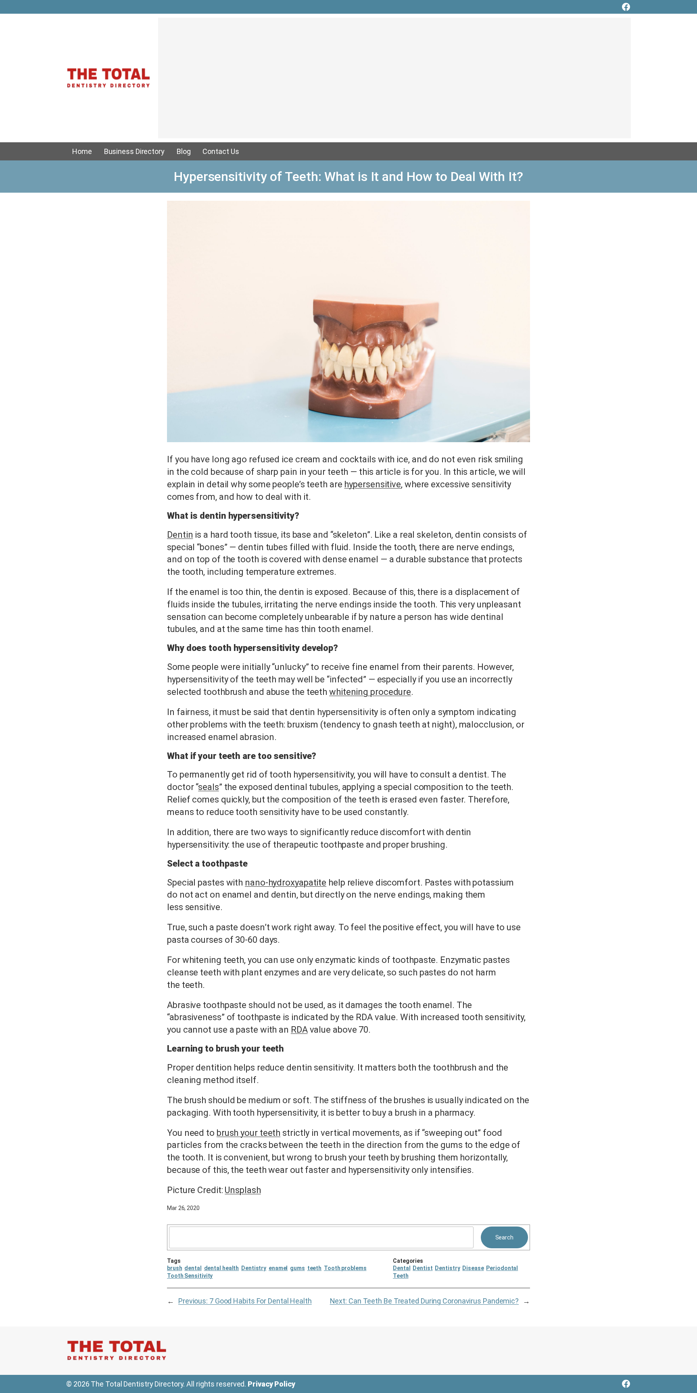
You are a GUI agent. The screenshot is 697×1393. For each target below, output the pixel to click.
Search (504, 1237)
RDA (299, 1030)
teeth (314, 1268)
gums (297, 1268)
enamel (278, 1268)
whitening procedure (370, 692)
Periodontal (502, 1268)
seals (208, 787)
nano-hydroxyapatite (285, 882)
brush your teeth (248, 1133)
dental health (221, 1268)
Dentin (180, 535)
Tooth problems (345, 1268)
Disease (473, 1268)
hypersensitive (372, 484)
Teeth (401, 1275)
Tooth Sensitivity (190, 1275)
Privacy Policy (271, 1384)
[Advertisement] (394, 81)
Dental (401, 1268)
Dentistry (253, 1268)
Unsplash (243, 1190)
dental (192, 1268)
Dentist (422, 1268)
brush (174, 1268)
